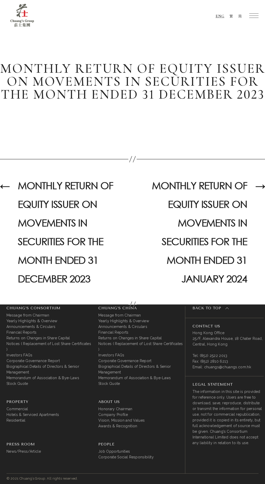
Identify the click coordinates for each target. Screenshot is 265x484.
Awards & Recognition (117, 426)
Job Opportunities (114, 451)
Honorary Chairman (115, 409)
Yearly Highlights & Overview (31, 321)
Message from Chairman (27, 315)
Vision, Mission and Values (121, 420)
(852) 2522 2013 (213, 356)
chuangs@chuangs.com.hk (227, 367)
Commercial (17, 409)
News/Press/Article (23, 451)
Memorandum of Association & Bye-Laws (42, 378)
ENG (220, 16)
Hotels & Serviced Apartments (32, 415)
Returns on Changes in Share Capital (38, 338)
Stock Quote (17, 384)
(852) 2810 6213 (214, 361)
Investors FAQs (19, 355)
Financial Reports (21, 332)
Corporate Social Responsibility (126, 457)
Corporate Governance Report (33, 361)
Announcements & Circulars (30, 327)
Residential (16, 420)
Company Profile (113, 415)
